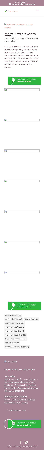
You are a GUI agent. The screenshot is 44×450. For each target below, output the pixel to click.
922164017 (19, 391)
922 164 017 (22, 2)
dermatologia (31, 319)
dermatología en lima (14, 331)
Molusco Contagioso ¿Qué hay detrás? (20, 35)
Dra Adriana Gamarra (17, 38)
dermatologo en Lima (14, 323)
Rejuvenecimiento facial (16, 339)
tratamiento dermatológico (17, 347)
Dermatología (10, 41)
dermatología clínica (14, 327)
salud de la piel (12, 343)
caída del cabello (13, 315)
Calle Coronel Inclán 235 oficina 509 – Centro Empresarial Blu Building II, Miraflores (20, 382)
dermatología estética (15, 335)
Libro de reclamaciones (16, 410)
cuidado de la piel (13, 319)
